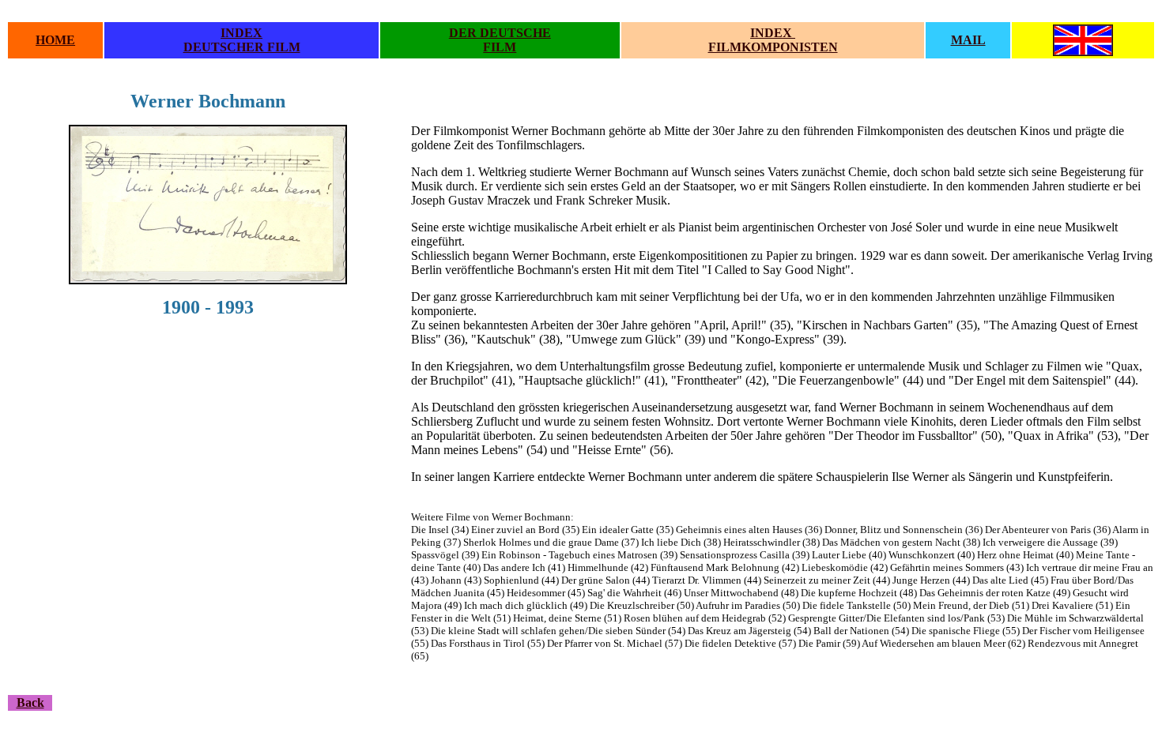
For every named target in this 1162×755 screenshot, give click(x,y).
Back (30, 702)
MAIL (968, 40)
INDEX (241, 32)
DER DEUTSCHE (500, 32)
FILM (499, 47)
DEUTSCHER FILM (241, 47)
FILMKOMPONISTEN (773, 47)
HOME (55, 40)
